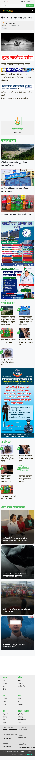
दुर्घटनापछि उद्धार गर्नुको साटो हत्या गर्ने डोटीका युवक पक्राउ (15, 645)
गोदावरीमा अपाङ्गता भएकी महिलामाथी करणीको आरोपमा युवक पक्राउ (15, 574)
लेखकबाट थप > (17, 133)
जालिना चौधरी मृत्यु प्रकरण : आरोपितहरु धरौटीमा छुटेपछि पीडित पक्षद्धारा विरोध (15, 539)
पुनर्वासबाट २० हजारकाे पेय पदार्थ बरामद (16, 214)
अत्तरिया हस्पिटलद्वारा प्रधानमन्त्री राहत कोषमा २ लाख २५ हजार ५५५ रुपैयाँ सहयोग (26, 321)
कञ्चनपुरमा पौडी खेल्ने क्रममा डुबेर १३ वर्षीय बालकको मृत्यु (25, 479)
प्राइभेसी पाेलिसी (22, 720)
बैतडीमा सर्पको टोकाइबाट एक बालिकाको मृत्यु (6, 479)
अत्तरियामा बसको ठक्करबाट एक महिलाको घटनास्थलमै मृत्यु (16, 610)
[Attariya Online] (8, 10)
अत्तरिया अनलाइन (10, 23)
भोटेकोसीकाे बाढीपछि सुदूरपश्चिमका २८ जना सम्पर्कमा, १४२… (15, 164)
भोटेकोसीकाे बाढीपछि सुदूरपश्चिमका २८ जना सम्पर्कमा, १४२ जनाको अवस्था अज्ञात (8, 321)
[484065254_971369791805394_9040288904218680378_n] (17, 244)
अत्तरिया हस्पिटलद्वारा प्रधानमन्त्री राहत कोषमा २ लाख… (15, 190)
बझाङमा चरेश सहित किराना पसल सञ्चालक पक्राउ (26, 342)
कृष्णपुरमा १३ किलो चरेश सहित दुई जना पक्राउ (7, 362)
